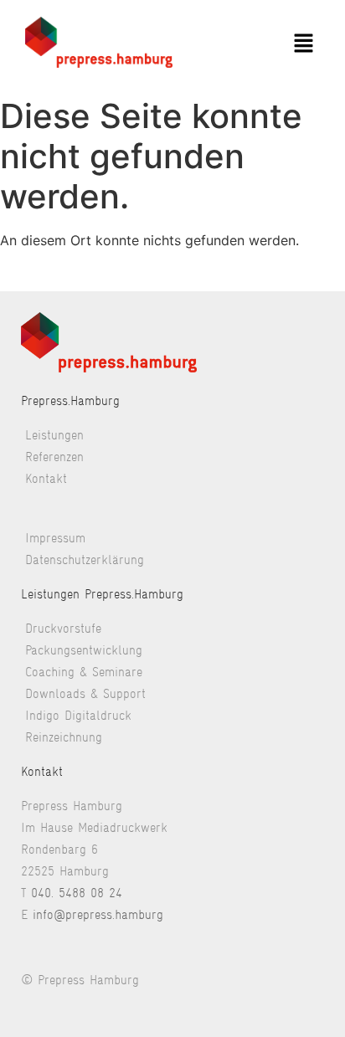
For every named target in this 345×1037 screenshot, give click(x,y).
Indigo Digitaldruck (78, 715)
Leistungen (54, 435)
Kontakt (46, 478)
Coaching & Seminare (83, 672)
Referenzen (54, 457)
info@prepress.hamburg (98, 914)
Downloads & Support (85, 693)
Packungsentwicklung (83, 650)
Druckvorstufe (63, 628)
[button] (303, 45)
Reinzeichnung (63, 737)
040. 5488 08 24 (76, 893)
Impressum (55, 538)
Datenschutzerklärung (84, 559)
